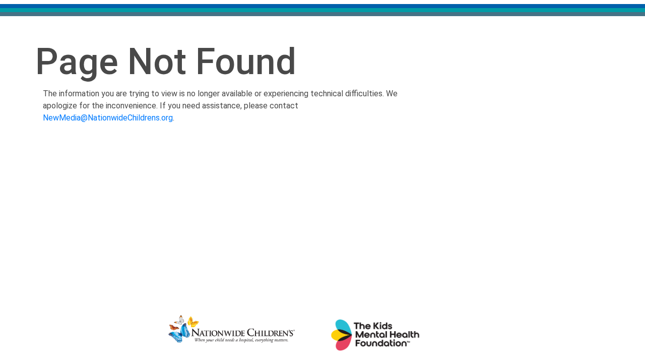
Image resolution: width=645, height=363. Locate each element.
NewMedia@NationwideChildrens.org (108, 118)
